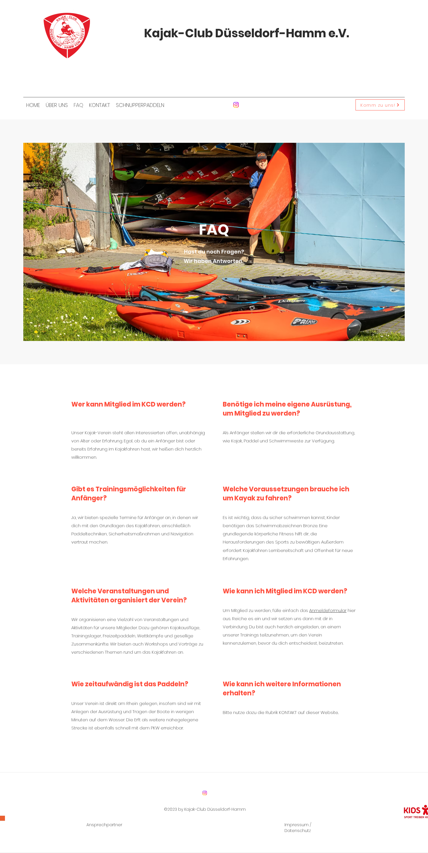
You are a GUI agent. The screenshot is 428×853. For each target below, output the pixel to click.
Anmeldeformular (327, 610)
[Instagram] (236, 104)
